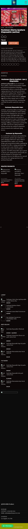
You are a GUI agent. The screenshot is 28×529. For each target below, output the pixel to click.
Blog (14, 525)
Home (2, 27)
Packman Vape (23, 61)
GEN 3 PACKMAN (9, 27)
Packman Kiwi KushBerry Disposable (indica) (6, 180)
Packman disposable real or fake (14, 59)
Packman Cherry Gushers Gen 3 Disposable (10, 56)
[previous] (1, 230)
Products (11, 504)
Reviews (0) (4, 75)
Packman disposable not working (14, 58)
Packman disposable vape (14, 61)
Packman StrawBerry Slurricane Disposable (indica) (20, 181)
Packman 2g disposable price (11, 53)
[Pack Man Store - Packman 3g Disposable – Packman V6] (14, 2)
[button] (7, 525)
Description (4, 73)
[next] (27, 230)
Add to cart (13, 43)
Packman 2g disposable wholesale (16, 55)
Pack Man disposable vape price (10, 50)
